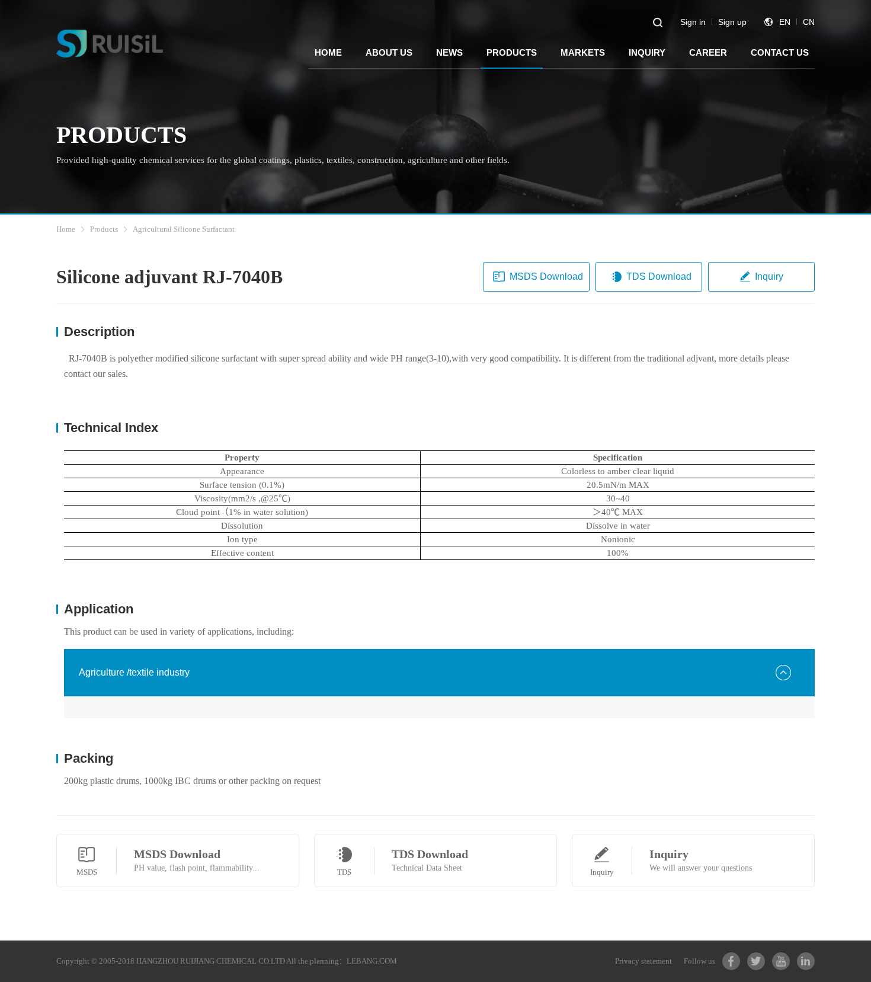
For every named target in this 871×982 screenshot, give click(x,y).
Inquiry (769, 276)
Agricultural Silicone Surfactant (184, 229)
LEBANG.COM (372, 961)
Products (104, 229)
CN (809, 22)
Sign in (693, 22)
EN (784, 22)
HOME (328, 52)
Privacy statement (643, 961)
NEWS (449, 52)
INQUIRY (647, 52)
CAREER (708, 52)
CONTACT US (780, 52)
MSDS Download (546, 276)
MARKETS (583, 52)
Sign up (732, 22)
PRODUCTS (511, 52)
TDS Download (658, 276)
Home (65, 229)
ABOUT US (389, 52)
